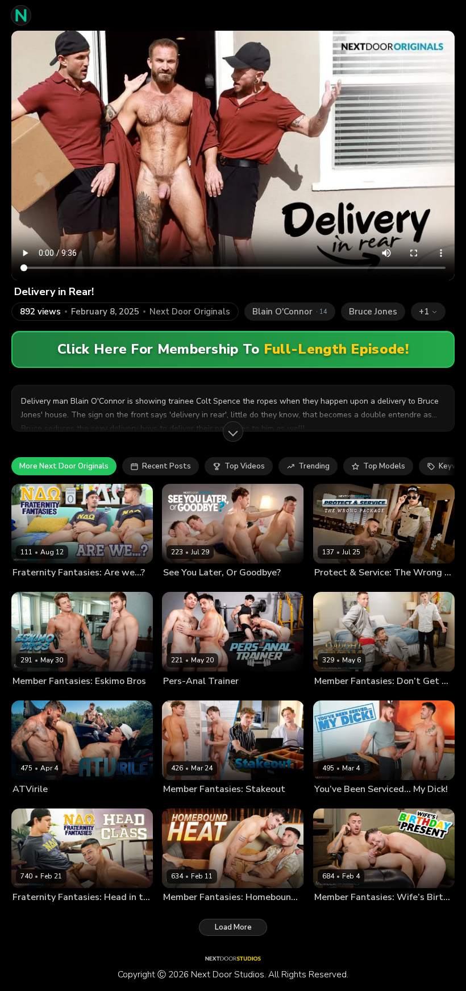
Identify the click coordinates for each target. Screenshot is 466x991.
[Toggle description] (233, 431)
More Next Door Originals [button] (64, 466)
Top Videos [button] (244, 466)
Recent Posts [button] (166, 466)
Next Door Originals (189, 312)
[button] (428, 311)
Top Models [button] (384, 466)
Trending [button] (314, 466)
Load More (233, 927)
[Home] (21, 15)
